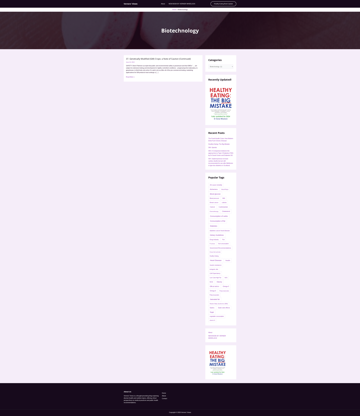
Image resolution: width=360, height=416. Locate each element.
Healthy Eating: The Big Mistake (219, 144)
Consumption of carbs (219, 216)
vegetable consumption (217, 316)
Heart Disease (216, 260)
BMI (223, 198)
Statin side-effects (224, 308)
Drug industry (214, 239)
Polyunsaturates (224, 291)
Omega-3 (226, 286)
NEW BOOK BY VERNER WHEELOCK (182, 4)
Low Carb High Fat (215, 277)
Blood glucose (215, 194)
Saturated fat (215, 299)
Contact (164, 398)
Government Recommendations (220, 248)
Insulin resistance (215, 265)
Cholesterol (226, 211)
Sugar (212, 312)
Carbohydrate (223, 207)
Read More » (130, 77)
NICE (211, 282)
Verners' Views (130, 4)
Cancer (212, 207)
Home (164, 393)
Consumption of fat (217, 221)
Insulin (227, 260)
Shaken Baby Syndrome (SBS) (219, 303)
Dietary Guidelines (217, 235)
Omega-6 (213, 291)
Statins (212, 308)
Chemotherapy (214, 211)
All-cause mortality (216, 185)
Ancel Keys (224, 189)
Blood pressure (214, 198)
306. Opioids (212, 147)
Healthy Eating (214, 256)
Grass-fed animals (215, 252)
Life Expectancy (215, 273)
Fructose (212, 243)
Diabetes (213, 226)
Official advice (214, 286)
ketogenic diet (214, 269)
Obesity (219, 282)
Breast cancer (214, 202)
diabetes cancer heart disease (220, 230)
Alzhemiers (214, 189)
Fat (223, 239)
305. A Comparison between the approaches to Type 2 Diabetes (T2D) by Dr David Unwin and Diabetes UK (220, 153)
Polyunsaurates (214, 295)
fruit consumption (223, 243)
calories (224, 202)
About (163, 4)
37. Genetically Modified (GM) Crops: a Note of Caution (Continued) (158, 58)
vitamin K (212, 320)
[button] (223, 3)
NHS (226, 277)
